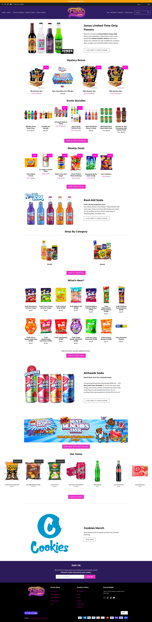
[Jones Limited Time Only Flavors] (49, 38)
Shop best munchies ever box (76, 446)
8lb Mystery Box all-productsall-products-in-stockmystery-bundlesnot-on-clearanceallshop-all (36, 77)
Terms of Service (55, 594)
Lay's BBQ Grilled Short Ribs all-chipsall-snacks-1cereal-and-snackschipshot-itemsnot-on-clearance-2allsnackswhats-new (33, 471)
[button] (9, 12)
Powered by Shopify (41, 618)
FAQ (51, 604)
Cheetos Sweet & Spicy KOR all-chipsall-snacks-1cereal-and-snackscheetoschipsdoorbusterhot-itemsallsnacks (12, 471)
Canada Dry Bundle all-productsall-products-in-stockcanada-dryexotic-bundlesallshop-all (45, 115)
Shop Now (90, 539)
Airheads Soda (94, 373)
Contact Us (53, 591)
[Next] (147, 474)
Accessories (80, 604)
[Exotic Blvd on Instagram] (5, 4)
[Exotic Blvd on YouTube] (10, 4)
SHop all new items (76, 355)
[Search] (148, 13)
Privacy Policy (54, 600)
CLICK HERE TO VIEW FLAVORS (97, 50)
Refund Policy (54, 597)
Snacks (102, 251)
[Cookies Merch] (49, 533)
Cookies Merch (94, 528)
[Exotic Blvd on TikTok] (8, 4)
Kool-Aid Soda (93, 200)
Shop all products (76, 273)
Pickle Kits (80, 607)
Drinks (49, 251)
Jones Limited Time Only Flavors (101, 27)
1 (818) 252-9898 (18, 4)
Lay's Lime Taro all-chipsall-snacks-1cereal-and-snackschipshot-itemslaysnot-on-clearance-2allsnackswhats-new (54, 471)
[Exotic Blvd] (76, 12)
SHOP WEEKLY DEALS (76, 186)
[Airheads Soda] (49, 386)
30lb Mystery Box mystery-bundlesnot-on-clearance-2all (89, 77)
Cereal (79, 597)
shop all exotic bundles (76, 141)
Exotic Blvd (31, 618)
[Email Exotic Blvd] (2, 4)
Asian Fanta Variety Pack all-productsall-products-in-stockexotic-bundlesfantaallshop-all (76, 115)
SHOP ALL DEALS (76, 497)
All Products (80, 591)
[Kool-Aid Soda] (49, 209)
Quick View (36, 81)
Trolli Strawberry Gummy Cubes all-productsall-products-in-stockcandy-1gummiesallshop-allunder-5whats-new (30, 295)
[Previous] (4, 474)
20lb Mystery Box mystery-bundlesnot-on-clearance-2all (115, 77)
